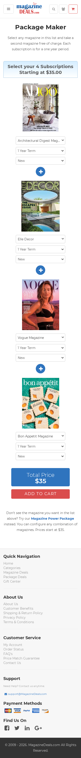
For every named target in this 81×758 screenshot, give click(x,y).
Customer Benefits (18, 608)
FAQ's (8, 654)
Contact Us (12, 663)
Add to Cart (41, 493)
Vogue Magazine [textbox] (31, 338)
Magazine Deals (15, 572)
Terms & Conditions (18, 622)
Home (8, 563)
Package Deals (15, 577)
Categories (11, 568)
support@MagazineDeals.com (27, 694)
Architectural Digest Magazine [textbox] (41, 141)
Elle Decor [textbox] (26, 239)
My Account (12, 645)
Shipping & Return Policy (23, 613)
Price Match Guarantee (21, 658)
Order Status (13, 649)
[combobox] (40, 140)
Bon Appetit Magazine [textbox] (35, 436)
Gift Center (12, 581)
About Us (10, 604)
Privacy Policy (14, 618)
